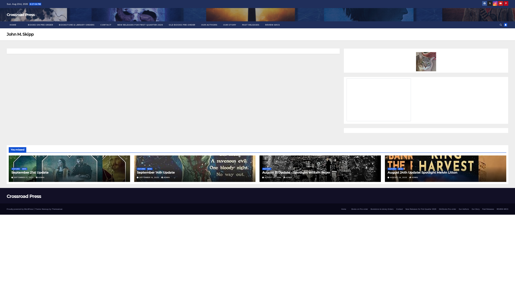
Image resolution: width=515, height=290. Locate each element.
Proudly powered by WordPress (20, 209)
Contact (105, 25)
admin (41, 177)
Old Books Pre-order (182, 25)
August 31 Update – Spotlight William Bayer (296, 172)
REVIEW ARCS (272, 25)
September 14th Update (156, 172)
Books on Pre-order (40, 25)
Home (13, 25)
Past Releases (250, 25)
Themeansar (57, 209)
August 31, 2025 (273, 177)
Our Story (229, 25)
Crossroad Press (21, 14)
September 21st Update (30, 172)
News (24, 169)
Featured (16, 169)
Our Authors (209, 25)
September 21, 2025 (24, 177)
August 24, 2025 (399, 177)
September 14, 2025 (149, 177)
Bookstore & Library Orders (76, 25)
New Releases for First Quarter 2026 (140, 25)
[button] (501, 24)
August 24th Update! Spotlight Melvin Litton (422, 172)
